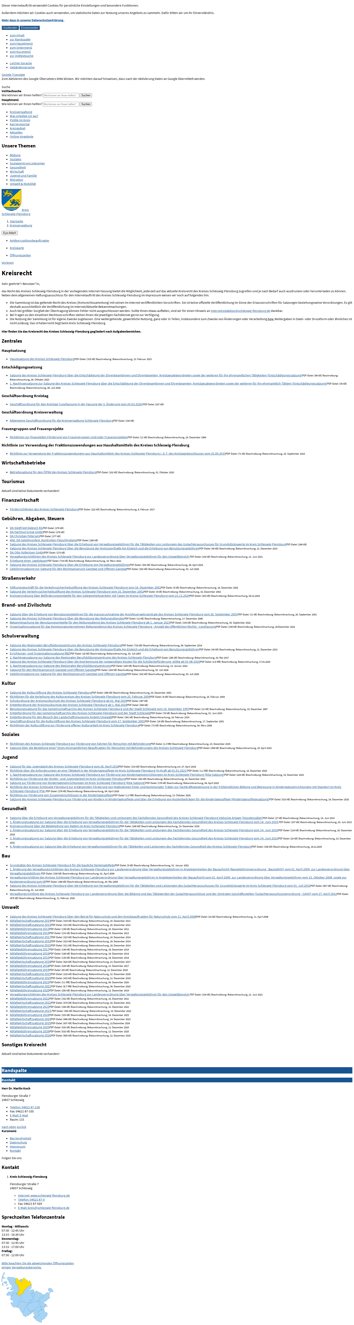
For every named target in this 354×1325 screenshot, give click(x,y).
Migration (16, 180)
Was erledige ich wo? (24, 116)
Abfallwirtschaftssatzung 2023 (31, 1011)
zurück (21, 1127)
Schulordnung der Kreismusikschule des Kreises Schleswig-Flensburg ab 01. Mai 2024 (68, 701)
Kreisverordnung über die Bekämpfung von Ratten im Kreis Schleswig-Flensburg (65, 826)
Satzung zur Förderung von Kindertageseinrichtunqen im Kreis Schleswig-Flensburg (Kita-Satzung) (77, 783)
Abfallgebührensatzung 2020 (29, 990)
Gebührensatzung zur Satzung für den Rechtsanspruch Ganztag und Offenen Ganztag (68, 569)
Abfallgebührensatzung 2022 (29, 998)
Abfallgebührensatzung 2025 (29, 1027)
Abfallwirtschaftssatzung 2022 (30, 1002)
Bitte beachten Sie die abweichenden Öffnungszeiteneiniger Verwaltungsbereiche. (38, 1265)
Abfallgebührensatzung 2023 (29, 1007)
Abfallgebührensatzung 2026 (29, 1031)
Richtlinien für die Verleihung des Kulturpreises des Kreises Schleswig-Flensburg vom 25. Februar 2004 (80, 696)
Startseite (16, 221)
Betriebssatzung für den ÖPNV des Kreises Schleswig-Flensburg (53, 472)
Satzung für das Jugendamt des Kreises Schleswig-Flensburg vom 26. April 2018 (64, 766)
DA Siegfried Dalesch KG (26, 528)
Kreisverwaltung (21, 112)
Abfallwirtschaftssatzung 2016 (30, 941)
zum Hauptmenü (21, 43)
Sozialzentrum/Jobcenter (27, 163)
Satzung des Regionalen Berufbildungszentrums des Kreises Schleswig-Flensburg (66, 645)
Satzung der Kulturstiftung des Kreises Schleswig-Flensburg (51, 692)
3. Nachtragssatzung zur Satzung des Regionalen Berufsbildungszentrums (60, 666)
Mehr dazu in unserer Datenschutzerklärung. (33, 20)
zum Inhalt (17, 35)
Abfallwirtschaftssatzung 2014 (30, 920)
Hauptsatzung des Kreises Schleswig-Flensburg (42, 359)
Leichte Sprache (21, 63)
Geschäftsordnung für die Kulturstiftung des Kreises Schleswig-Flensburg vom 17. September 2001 (77, 721)
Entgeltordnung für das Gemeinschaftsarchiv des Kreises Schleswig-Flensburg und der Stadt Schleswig (80, 713)
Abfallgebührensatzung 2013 (29, 929)
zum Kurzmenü (20, 52)
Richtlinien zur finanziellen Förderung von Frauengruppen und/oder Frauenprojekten (69, 437)
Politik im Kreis (20, 120)
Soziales (15, 159)
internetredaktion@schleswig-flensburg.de (240, 311)
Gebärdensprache (22, 67)
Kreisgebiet (17, 128)
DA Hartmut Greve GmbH (27, 532)
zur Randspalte (20, 39)
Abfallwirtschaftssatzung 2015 (30, 945)
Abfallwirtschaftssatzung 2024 (30, 1019)
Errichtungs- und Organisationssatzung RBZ (40, 653)
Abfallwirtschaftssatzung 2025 (30, 1023)
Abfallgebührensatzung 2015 (29, 957)
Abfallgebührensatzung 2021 (29, 982)
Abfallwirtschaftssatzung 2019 (30, 974)
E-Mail (19, 1115)
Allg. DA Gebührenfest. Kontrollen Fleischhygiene (43, 540)
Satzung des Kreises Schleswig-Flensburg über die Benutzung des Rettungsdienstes (67, 618)
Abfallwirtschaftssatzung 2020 (30, 978)
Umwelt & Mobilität (23, 184)
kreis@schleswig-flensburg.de (43, 1208)
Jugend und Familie (23, 175)
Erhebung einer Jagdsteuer (28, 560)
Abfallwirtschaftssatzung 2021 (30, 986)
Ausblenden (10, 27)
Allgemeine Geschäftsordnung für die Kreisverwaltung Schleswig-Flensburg (61, 420)
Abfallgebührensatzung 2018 (29, 966)
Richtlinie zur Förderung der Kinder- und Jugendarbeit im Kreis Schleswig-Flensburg (68, 779)
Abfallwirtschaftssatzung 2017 (30, 937)
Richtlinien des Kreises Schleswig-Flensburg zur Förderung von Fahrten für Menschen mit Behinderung (80, 744)
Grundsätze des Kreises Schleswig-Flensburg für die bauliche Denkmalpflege (62, 865)
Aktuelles (16, 132)
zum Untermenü (21, 47)
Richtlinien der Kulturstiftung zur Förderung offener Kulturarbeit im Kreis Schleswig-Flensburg (74, 725)
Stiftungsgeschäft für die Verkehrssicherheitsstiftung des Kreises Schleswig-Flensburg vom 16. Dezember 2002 (85, 587)
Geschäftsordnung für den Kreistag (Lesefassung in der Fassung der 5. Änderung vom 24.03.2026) (76, 404)
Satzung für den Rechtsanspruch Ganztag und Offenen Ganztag (53, 670)
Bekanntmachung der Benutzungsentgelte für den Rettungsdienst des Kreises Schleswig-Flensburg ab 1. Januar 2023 (90, 622)
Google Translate (13, 74)
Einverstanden (29, 27)
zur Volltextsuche (21, 56)
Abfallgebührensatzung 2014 (29, 933)
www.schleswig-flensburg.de (44, 1195)
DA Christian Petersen (25, 536)
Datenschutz (18, 1142)
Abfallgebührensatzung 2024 (29, 1015)
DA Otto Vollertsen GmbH (27, 552)
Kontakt (15, 1150)
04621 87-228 (25, 1107)
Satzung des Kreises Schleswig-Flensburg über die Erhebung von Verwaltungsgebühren (70, 565)
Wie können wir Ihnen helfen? (22, 95)
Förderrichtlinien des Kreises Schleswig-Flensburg (44, 509)
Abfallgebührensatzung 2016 (29, 953)
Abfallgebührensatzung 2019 (29, 970)
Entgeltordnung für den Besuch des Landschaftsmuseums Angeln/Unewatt (61, 717)
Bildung (15, 155)
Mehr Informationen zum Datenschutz (28, 83)
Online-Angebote (21, 136)
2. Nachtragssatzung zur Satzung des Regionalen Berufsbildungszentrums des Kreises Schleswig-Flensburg (83, 657)
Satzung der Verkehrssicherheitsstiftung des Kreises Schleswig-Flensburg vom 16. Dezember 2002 (77, 591)
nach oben (9, 1127)
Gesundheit (18, 167)
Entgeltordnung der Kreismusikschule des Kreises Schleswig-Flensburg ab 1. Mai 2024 (68, 705)
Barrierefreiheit (20, 1138)
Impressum (17, 1146)
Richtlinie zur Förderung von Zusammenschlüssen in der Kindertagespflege (61, 795)
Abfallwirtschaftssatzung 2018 (30, 961)
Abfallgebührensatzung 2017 (29, 949)
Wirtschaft (17, 171)
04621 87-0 (31, 1199)
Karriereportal (20, 124)
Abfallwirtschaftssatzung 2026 (30, 1035)
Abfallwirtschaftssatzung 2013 (30, 925)
